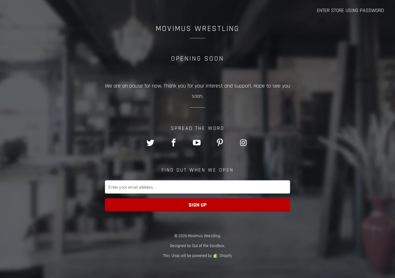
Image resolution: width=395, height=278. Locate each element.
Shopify (225, 255)
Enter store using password (350, 10)
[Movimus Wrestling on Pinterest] (220, 143)
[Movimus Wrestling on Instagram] (243, 143)
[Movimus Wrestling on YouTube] (197, 143)
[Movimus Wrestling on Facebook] (174, 143)
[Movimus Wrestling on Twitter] (151, 143)
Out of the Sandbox (208, 245)
